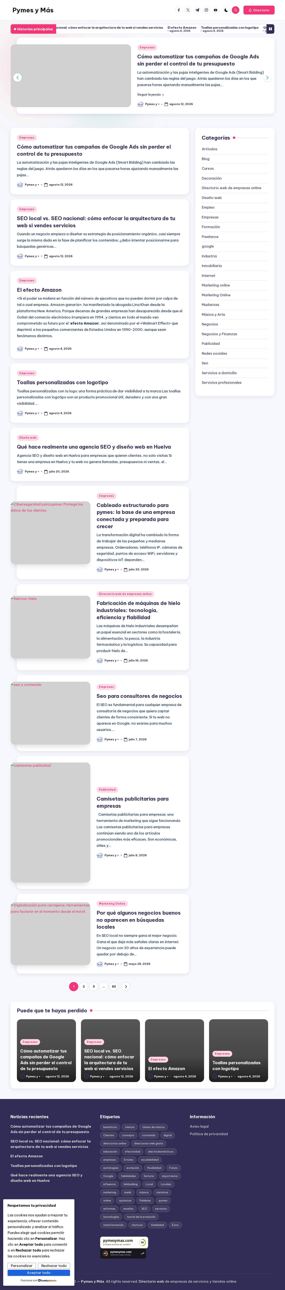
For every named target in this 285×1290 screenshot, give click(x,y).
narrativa (162, 1192)
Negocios (210, 324)
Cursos (208, 168)
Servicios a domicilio (219, 373)
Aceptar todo (38, 1272)
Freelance (210, 236)
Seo (205, 363)
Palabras (145, 1200)
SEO (144, 1208)
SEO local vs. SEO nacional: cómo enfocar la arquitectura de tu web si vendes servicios (50, 1144)
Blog (205, 159)
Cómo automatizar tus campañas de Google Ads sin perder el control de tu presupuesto (50, 1129)
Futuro (173, 1167)
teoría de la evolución (141, 1216)
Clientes (108, 1135)
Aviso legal (199, 1126)
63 (114, 986)
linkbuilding (131, 1184)
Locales (166, 1184)
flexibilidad (154, 1167)
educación (110, 1151)
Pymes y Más (33, 10)
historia (149, 1176)
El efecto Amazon (151, 28)
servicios (161, 1208)
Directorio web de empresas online (125, 594)
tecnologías (111, 1216)
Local (149, 1184)
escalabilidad (150, 1159)
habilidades (128, 1176)
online (107, 1200)
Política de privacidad (209, 1134)
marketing (109, 1192)
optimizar (125, 1200)
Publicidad (107, 789)
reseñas (128, 1208)
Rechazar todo (54, 1265)
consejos (128, 1135)
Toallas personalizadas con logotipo (199, 28)
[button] (259, 10)
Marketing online (216, 285)
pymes (163, 1200)
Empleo (208, 207)
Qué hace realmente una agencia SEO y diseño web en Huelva (94, 447)
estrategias (111, 1167)
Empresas (147, 47)
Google (108, 1176)
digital (168, 1135)
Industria (209, 256)
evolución (132, 1167)
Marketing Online (112, 903)
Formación (211, 227)
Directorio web (151, 1281)
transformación (113, 1225)
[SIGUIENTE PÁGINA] (125, 986)
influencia (109, 1184)
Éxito (175, 1225)
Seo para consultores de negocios (139, 696)
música (144, 1192)
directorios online (114, 1143)
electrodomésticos (161, 1151)
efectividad (132, 1151)
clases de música (153, 1127)
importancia (170, 1176)
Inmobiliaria (212, 265)
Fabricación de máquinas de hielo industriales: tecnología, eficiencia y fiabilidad (138, 610)
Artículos (209, 149)
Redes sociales (214, 353)
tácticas (137, 1225)
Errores (128, 1159)
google (208, 246)
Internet (208, 275)
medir (127, 1192)
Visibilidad (157, 1225)
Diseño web (27, 437)
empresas (109, 1159)
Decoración (212, 178)
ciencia (129, 1127)
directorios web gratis (148, 1143)
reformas (109, 1208)
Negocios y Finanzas (219, 334)
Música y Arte (213, 314)
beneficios (110, 1127)
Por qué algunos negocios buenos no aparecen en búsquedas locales (139, 920)
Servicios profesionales (222, 382)
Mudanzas (210, 304)
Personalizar (22, 1265)
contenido (149, 1135)
